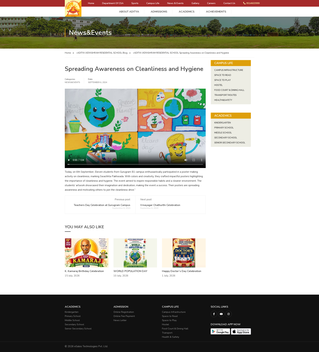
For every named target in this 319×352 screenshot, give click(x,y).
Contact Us (229, 3)
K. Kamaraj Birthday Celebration (84, 271)
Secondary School (225, 137)
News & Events (175, 3)
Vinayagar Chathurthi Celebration (160, 205)
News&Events (72, 82)
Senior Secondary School (229, 142)
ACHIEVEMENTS (216, 11)
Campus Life (152, 3)
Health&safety (223, 100)
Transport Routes (225, 95)
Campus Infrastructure (228, 70)
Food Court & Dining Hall (229, 90)
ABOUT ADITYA (129, 11)
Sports (134, 3)
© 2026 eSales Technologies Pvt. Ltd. (86, 346)
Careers (211, 3)
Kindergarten (222, 122)
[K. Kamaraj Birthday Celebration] (86, 252)
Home (91, 3)
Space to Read (170, 316)
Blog (125, 52)
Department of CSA (112, 3)
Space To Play (222, 80)
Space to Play (169, 320)
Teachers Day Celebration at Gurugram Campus (102, 205)
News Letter (120, 320)
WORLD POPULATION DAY (130, 271)
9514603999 (253, 3)
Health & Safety (170, 337)
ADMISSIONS (159, 11)
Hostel (218, 85)
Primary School (224, 127)
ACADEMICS (186, 11)
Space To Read (222, 75)
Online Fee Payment (124, 316)
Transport (167, 332)
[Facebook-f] (214, 314)
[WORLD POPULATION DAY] (135, 252)
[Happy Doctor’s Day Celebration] (184, 252)
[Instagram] (228, 314)
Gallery (195, 3)
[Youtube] (221, 314)
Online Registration (123, 312)
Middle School (223, 132)
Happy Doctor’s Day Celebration (181, 271)
